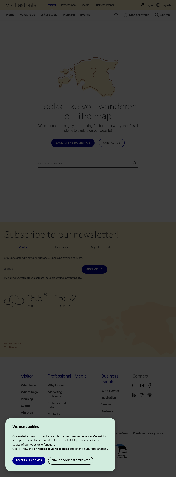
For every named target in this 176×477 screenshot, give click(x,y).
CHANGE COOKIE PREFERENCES (71, 460)
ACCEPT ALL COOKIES (29, 460)
